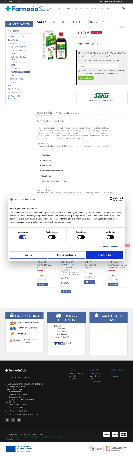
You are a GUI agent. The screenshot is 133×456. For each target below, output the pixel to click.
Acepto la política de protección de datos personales (103, 71)
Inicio (59, 8)
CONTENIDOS (117, 369)
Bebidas (13, 43)
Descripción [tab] (44, 112)
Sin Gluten (13, 89)
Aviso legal (9, 437)
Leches (14, 53)
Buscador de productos (116, 2)
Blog (112, 373)
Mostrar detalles (110, 247)
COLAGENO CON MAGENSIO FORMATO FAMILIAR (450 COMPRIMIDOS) (70, 268)
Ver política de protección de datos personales (100, 73)
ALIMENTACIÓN (19, 24)
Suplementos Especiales (15, 97)
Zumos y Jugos (18, 72)
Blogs (95, 8)
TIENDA (72, 369)
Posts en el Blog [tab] (67, 112)
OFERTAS (93, 369)
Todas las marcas (75, 373)
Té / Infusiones (18, 68)
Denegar (28, 255)
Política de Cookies (12, 439)
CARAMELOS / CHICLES (18, 37)
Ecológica (13, 40)
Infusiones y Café (16, 86)
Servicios (114, 376)
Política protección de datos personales (30, 437)
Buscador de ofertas (94, 377)
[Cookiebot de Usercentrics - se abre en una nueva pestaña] (111, 199)
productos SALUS (108, 100)
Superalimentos (16, 92)
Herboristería (16, 79)
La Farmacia (107, 8)
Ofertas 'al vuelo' (96, 381)
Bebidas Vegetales (20, 50)
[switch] (52, 237)
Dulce (12, 75)
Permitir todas (104, 255)
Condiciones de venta (54, 437)
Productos (71, 8)
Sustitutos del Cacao (18, 58)
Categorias (13, 30)
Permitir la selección (66, 255)
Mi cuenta (98, 2)
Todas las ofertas (96, 373)
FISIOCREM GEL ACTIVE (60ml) (44, 264)
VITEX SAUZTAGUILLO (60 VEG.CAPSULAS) (117, 264)
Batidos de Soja (18, 47)
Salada (12, 82)
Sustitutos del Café (18, 63)
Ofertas (84, 8)
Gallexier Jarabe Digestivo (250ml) (91, 264)
